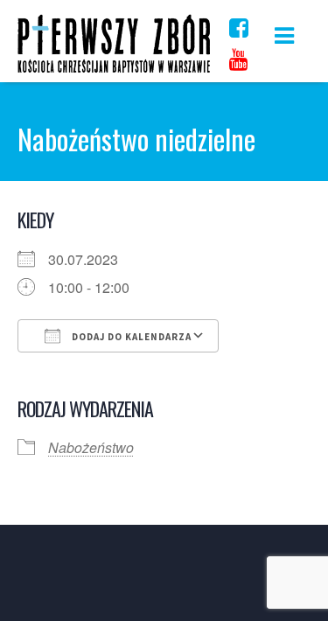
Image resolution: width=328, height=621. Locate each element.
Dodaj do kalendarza (130, 337)
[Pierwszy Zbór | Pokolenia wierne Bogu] (113, 72)
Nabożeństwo (91, 447)
